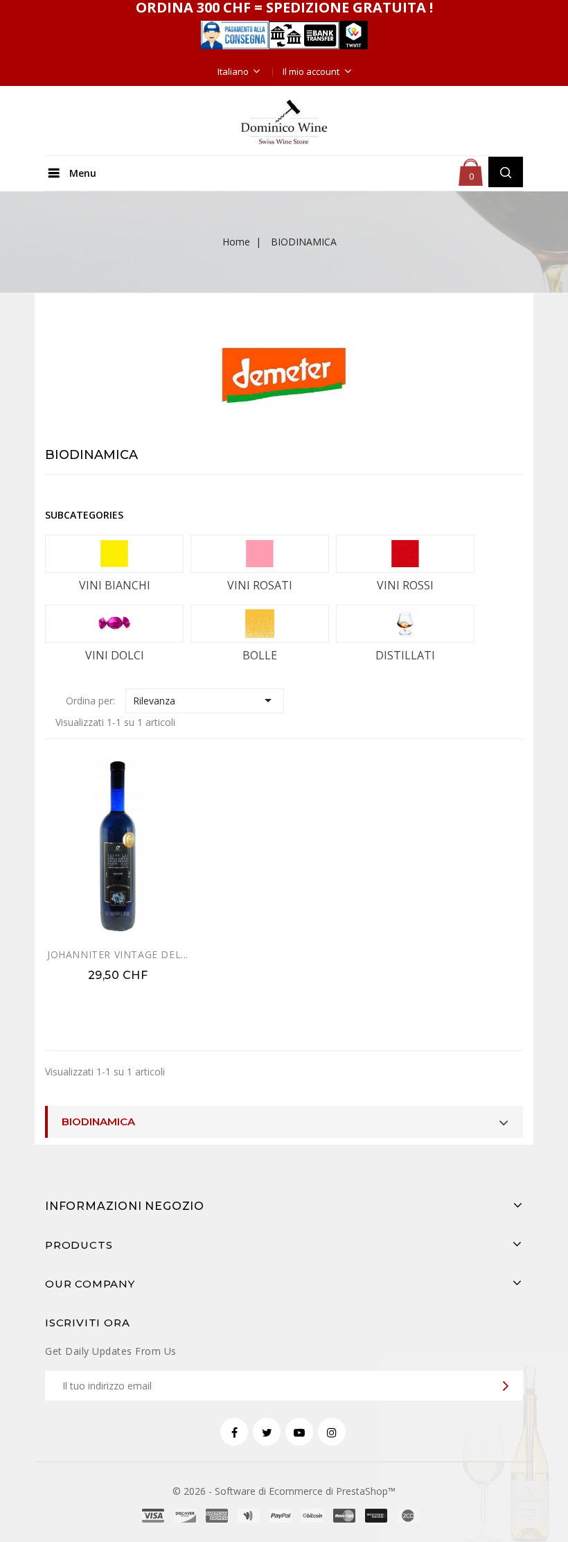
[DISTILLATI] (405, 624)
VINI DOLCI (114, 655)
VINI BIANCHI (114, 585)
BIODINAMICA (98, 1121)
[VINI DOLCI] (114, 624)
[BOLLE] (259, 624)
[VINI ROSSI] (405, 554)
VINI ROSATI (259, 585)
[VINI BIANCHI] (114, 554)
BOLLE (259, 655)
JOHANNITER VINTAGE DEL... (117, 954)
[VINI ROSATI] (259, 554)
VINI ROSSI (405, 585)
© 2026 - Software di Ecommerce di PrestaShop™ (284, 1491)
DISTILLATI (405, 655)
